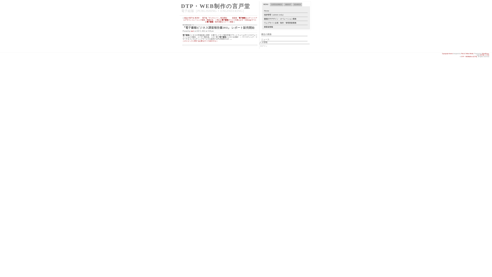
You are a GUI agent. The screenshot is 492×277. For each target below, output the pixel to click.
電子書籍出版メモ (188, 25)
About (288, 5)
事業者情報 (268, 27)
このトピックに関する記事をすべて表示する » (200, 41)
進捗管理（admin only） (274, 15)
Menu (265, 4)
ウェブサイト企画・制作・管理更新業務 (280, 23)
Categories (276, 5)
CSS (487, 55)
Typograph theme (447, 53)
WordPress (485, 53)
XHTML (482, 55)
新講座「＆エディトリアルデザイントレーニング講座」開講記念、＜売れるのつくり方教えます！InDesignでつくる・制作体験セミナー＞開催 (220, 20)
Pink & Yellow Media (467, 53)
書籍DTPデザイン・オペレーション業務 (280, 19)
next (192, 31)
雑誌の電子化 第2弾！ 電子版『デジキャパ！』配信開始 (205, 18)
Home (266, 11)
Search (297, 5)
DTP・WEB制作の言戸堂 (215, 6)
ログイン (263, 46)
